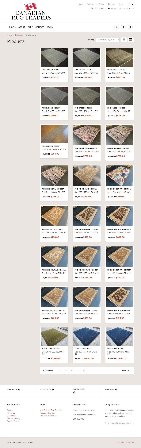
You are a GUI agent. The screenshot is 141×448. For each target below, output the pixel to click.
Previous (49, 371)
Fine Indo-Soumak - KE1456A (54, 310)
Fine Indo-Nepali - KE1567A (86, 189)
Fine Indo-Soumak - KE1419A (119, 189)
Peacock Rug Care (47, 413)
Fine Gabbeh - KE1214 (50, 70)
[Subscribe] (130, 423)
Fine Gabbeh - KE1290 (116, 108)
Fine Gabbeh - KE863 (50, 146)
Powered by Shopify (125, 442)
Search (10, 410)
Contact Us (11, 416)
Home (80, 4)
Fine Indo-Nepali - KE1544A (118, 148)
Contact (111, 4)
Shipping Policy (13, 418)
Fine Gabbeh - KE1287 (50, 108)
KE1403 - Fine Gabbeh (116, 349)
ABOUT (21, 27)
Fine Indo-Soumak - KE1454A (119, 270)
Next (124, 371)
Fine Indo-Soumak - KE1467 (118, 310)
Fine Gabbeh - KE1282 (116, 70)
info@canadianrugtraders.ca (122, 8)
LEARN (50, 27)
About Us (11, 413)
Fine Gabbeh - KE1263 (83, 70)
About (101, 4)
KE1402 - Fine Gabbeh (83, 349)
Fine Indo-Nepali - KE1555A (53, 189)
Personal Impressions (48, 416)
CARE (30, 27)
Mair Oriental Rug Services (51, 410)
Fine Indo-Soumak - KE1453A (86, 270)
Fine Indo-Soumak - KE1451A (119, 229)
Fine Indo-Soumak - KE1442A (54, 229)
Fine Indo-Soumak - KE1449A (86, 229)
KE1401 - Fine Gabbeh (50, 349)
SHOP (11, 27)
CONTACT (39, 27)
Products (90, 4)
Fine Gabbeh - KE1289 (83, 108)
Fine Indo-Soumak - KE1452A (54, 270)
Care (121, 4)
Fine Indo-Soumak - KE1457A (86, 310)
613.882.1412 (99, 8)
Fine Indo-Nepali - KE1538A (86, 148)
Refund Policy (13, 421)
